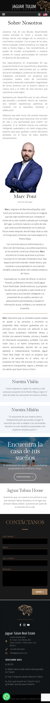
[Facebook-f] (20, 625)
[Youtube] (28, 625)
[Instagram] (24, 625)
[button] (3, 14)
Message (7, 569)
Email (6, 547)
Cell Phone (8, 558)
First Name (8, 537)
